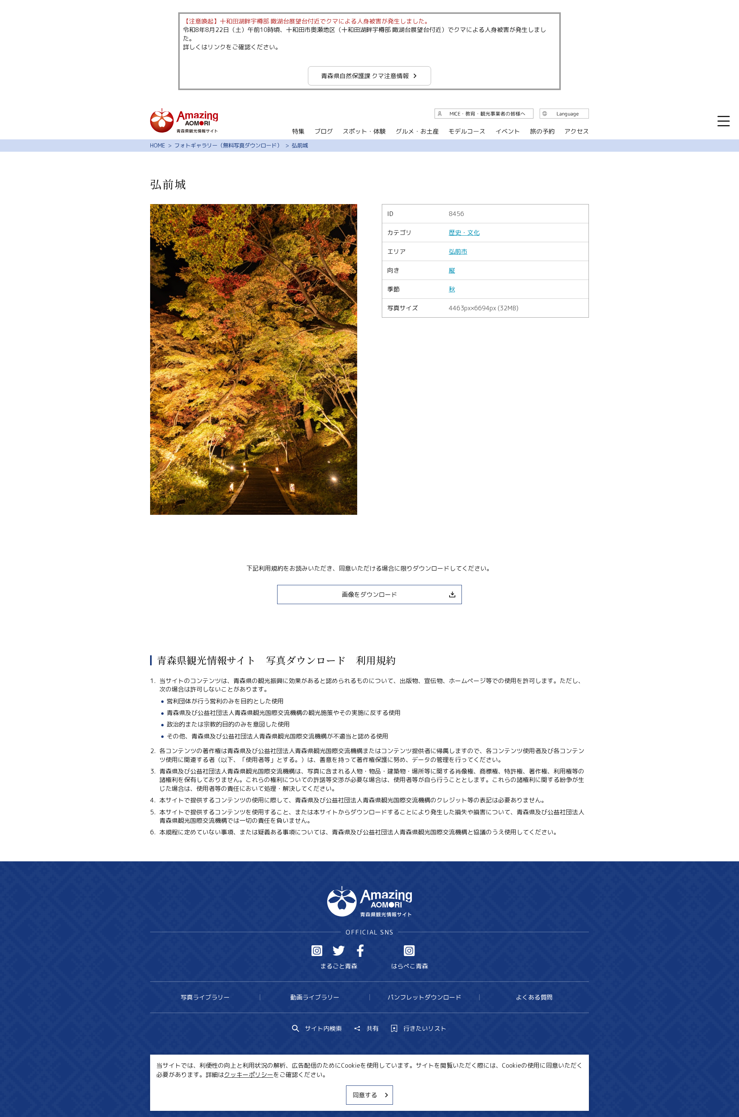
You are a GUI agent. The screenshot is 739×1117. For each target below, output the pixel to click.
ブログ (323, 131)
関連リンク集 (450, 1088)
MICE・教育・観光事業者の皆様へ (317, 1088)
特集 (298, 131)
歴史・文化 (464, 232)
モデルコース (466, 131)
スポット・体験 (364, 131)
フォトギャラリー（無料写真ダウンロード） (228, 145)
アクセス (576, 131)
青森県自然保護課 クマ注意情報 (365, 76)
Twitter (339, 951)
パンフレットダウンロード (424, 997)
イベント (507, 131)
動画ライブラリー (314, 997)
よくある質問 (534, 997)
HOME (157, 145)
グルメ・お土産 (417, 131)
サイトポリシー (398, 1088)
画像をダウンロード (369, 594)
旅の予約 (542, 131)
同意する (365, 1095)
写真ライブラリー (205, 997)
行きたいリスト (424, 1028)
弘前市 (458, 251)
